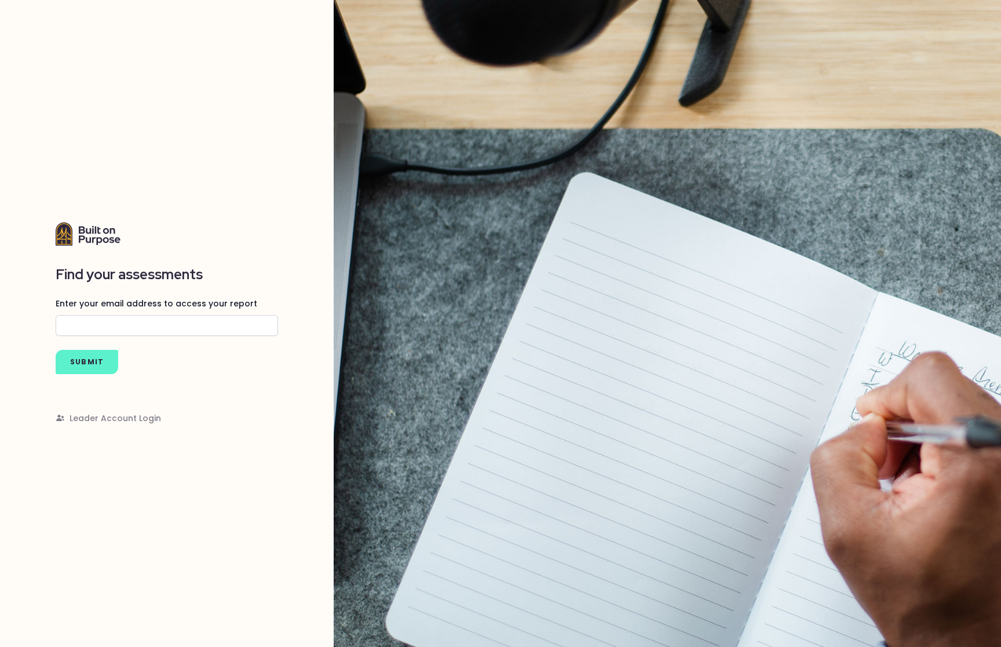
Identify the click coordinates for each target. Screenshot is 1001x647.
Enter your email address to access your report (156, 303)
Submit (87, 362)
